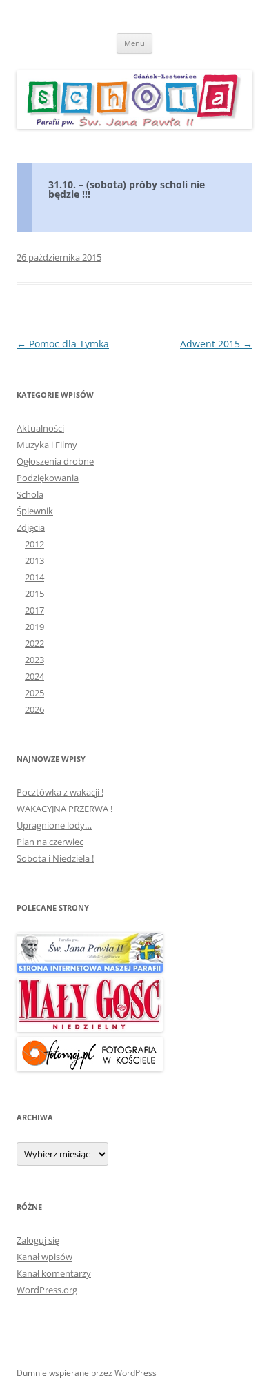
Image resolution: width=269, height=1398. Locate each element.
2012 (34, 544)
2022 (34, 643)
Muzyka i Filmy (47, 444)
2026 (34, 709)
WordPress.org (47, 1290)
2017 (34, 610)
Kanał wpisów (44, 1256)
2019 (34, 626)
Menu (134, 43)
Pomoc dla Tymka (63, 343)
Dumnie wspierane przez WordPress (87, 1373)
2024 (34, 676)
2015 (34, 593)
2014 (34, 577)
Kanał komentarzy (54, 1273)
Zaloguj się (38, 1240)
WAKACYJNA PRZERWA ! (64, 808)
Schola (30, 494)
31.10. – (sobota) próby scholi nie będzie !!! (126, 189)
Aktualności (40, 428)
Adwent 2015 (216, 343)
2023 (34, 660)
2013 (34, 560)
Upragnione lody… (54, 825)
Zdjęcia (31, 527)
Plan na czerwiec (50, 841)
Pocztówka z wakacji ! (60, 792)
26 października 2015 (59, 257)
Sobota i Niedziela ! (55, 858)
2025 (34, 693)
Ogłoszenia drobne (55, 461)
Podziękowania (48, 478)
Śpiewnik (35, 511)
